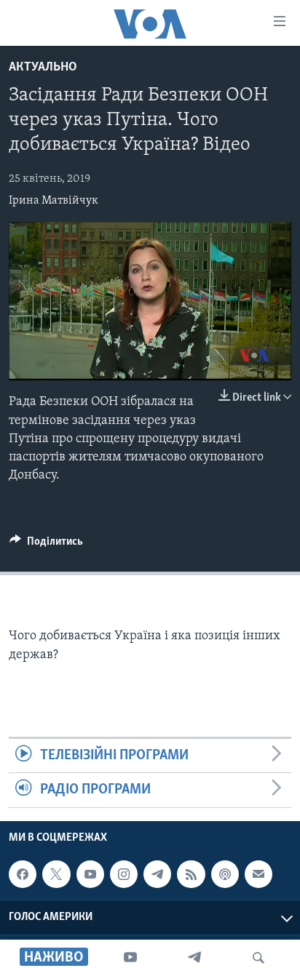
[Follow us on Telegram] (157, 874)
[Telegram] (194, 958)
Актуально (43, 67)
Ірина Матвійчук (53, 201)
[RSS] (191, 874)
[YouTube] (130, 958)
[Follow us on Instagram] (124, 874)
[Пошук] (258, 958)
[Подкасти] (225, 874)
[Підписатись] (258, 874)
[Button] (46, 545)
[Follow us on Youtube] (90, 874)
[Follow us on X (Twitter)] (56, 874)
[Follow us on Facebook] (22, 874)
